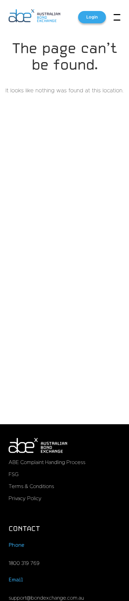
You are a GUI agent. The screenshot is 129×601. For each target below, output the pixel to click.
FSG (14, 474)
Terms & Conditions (31, 486)
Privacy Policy (25, 498)
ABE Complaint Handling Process (47, 462)
